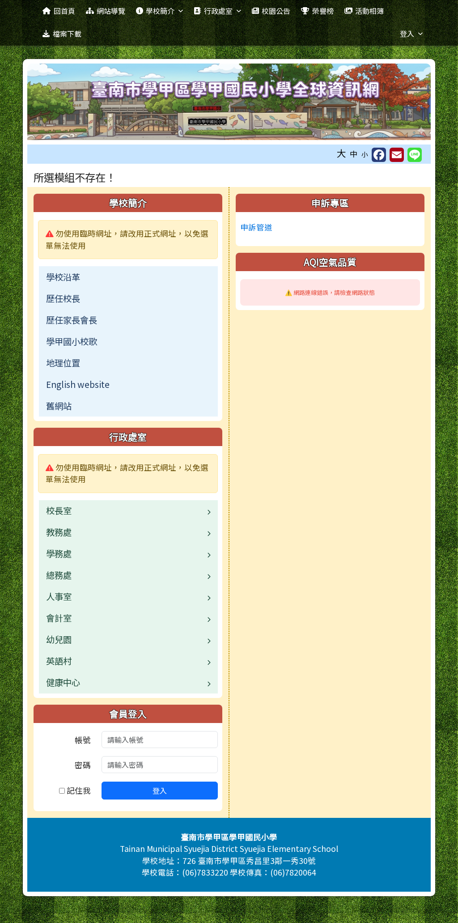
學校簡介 (160, 10)
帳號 (83, 739)
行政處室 (218, 10)
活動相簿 (369, 10)
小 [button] (364, 154)
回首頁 (64, 10)
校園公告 (276, 10)
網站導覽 (111, 10)
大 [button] (341, 153)
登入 (407, 33)
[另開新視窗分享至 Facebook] (379, 155)
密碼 (83, 764)
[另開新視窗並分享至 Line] (414, 155)
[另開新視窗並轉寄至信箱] (397, 155)
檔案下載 (67, 33)
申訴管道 (256, 227)
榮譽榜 (323, 10)
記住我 (78, 790)
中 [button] (354, 153)
